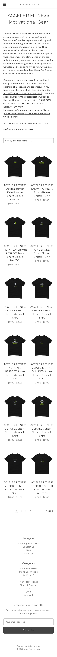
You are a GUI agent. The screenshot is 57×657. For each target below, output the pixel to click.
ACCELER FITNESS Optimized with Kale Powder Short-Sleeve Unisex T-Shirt (15, 192)
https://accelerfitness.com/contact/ (22, 93)
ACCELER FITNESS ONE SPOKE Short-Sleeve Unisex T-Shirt (41, 251)
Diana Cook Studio (28, 572)
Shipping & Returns (28, 543)
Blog (28, 550)
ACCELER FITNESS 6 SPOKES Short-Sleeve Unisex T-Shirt (41, 430)
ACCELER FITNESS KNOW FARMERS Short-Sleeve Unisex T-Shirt (41, 191)
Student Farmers (28, 585)
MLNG (28, 588)
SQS (28, 578)
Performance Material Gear (18, 129)
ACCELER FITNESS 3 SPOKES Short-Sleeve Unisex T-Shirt (41, 312)
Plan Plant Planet (28, 581)
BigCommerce (34, 646)
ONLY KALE (28, 575)
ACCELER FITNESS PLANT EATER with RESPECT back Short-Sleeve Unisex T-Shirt (15, 253)
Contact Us (28, 546)
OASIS (28, 591)
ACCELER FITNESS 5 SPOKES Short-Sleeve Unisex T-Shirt (15, 430)
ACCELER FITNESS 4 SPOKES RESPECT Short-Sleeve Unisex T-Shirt (15, 371)
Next (48, 511)
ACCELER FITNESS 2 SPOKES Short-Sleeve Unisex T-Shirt (15, 312)
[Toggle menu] (4, 4)
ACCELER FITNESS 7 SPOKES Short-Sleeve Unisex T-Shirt (15, 488)
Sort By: (8, 141)
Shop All (28, 595)
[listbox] (23, 140)
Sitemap (28, 553)
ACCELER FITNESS (28, 568)
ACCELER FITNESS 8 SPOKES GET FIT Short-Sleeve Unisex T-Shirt (41, 488)
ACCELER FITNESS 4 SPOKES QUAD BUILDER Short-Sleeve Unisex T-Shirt (41, 371)
